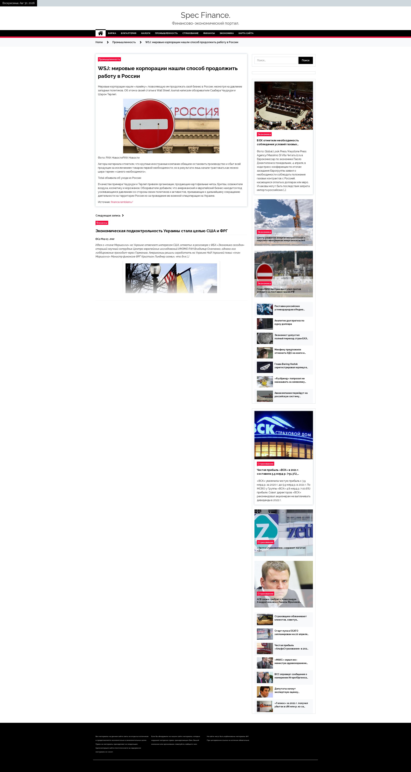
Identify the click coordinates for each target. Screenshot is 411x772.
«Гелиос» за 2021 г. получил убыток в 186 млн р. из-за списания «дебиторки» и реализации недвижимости (291, 705)
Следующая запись (108, 215)
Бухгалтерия (128, 33)
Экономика (227, 33)
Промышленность (166, 33)
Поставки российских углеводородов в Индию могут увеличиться (289, 308)
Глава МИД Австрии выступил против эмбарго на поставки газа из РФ (279, 290)
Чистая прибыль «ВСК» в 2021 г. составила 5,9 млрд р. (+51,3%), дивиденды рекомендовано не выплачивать (278, 472)
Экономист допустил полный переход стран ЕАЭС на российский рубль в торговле (291, 337)
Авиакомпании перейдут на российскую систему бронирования (291, 395)
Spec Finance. (205, 15)
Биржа (112, 33)
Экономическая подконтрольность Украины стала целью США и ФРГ (162, 230)
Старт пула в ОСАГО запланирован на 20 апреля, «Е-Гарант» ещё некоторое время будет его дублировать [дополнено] (291, 633)
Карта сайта (246, 33)
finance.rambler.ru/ (122, 202)
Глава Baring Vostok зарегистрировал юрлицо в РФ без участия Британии (291, 366)
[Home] (101, 33)
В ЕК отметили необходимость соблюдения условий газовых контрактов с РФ (278, 142)
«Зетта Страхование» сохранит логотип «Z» (281, 549)
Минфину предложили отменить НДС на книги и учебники (290, 351)
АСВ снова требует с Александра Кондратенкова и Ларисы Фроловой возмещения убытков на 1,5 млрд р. (278, 600)
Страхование (190, 33)
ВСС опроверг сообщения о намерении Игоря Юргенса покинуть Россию (291, 676)
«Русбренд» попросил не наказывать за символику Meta (290, 380)
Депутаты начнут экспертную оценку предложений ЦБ (286, 690)
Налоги (145, 33)
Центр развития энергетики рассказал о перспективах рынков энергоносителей (281, 239)
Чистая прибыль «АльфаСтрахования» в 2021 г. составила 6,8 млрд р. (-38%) (291, 647)
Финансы (209, 33)
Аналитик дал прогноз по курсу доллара (289, 322)
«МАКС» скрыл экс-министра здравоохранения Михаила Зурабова (291, 661)
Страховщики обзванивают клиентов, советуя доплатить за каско (291, 618)
